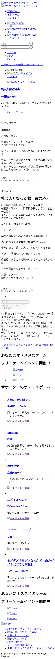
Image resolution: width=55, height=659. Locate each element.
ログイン (38, 64)
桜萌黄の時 (10, 89)
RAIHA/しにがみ (16, 406)
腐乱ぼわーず (14, 472)
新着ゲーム (13, 11)
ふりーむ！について (18, 635)
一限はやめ (8, 96)
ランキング (13, 18)
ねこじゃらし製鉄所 (18, 571)
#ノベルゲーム (15, 112)
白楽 (9, 439)
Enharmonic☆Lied (17, 506)
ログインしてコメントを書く (17, 344)
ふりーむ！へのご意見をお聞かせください (30, 648)
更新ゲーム (13, 14)
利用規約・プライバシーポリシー (25, 629)
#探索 (10, 55)
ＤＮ (9, 536)
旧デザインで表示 (17, 638)
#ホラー (11, 52)
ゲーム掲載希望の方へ (19, 645)
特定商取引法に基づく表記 (22, 632)
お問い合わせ (14, 641)
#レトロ (11, 59)
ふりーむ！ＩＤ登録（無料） (17, 64)
